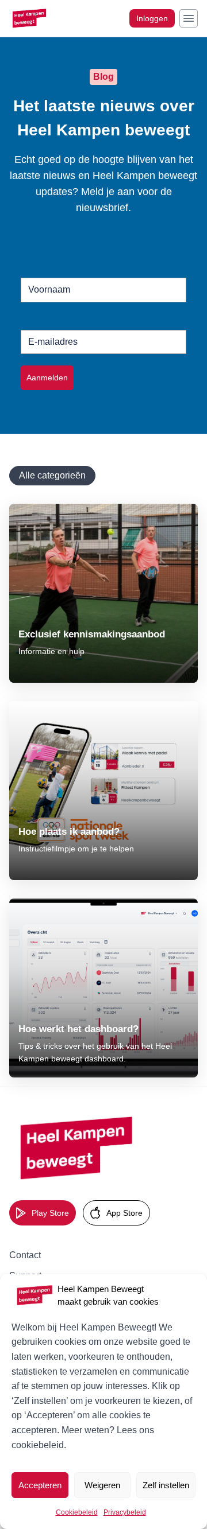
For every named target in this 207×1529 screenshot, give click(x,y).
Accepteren (40, 1485)
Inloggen (152, 18)
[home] (78, 1148)
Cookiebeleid (77, 1512)
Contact (25, 1255)
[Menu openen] (188, 18)
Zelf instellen (166, 1485)
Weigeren (102, 1485)
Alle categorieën (52, 475)
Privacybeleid (124, 1512)
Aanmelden (47, 377)
